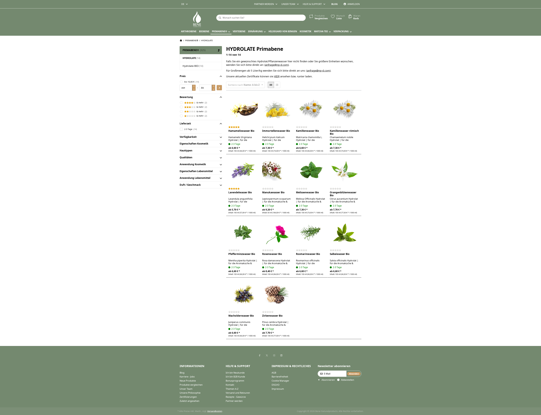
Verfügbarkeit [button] (188, 136)
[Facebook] (260, 355)
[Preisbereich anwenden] (219, 87)
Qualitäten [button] (186, 157)
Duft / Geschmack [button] (190, 184)
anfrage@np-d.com (276, 64)
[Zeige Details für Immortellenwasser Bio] (276, 109)
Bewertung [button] (186, 97)
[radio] (271, 85)
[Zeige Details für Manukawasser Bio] (276, 171)
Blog (334, 4)
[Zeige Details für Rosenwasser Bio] (276, 232)
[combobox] (185, 4)
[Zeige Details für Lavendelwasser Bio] (243, 171)
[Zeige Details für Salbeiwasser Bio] (344, 232)
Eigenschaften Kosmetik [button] (194, 143)
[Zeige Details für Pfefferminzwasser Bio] (243, 232)
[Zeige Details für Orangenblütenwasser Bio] (344, 171)
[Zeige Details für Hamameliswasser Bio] (243, 109)
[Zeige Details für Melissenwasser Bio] (310, 171)
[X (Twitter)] (267, 355)
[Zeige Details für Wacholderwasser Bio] (243, 294)
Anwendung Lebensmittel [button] (195, 178)
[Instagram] (274, 355)
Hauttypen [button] (186, 150)
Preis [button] (183, 76)
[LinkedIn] (281, 355)
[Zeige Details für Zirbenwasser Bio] (276, 294)
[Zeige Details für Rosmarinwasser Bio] (310, 232)
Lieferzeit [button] (185, 123)
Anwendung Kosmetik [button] (193, 164)
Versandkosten (214, 411)
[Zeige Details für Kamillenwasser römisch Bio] (344, 109)
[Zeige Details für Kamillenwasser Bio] (310, 109)
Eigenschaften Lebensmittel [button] (196, 171)
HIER (277, 76)
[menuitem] (189, 31)
